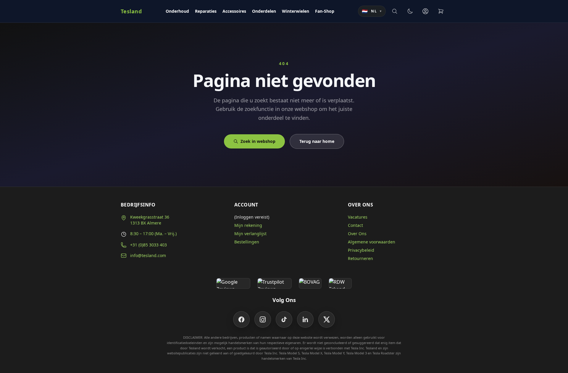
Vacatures (357, 217)
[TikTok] (284, 319)
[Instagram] (262, 319)
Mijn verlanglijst (250, 233)
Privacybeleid (361, 250)
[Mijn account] (425, 11)
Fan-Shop (324, 11)
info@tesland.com (148, 255)
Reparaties (206, 11)
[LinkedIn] (305, 319)
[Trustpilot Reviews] (274, 283)
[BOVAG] (310, 283)
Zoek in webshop (258, 141)
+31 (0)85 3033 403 (148, 245)
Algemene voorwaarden (371, 242)
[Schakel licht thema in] (410, 11)
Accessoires (234, 11)
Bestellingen (246, 242)
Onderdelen (264, 11)
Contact (355, 225)
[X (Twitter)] (326, 319)
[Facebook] (241, 319)
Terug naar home (316, 141)
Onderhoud (177, 11)
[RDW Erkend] (340, 283)
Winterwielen (295, 11)
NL (372, 11)
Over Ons (357, 233)
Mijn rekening (248, 225)
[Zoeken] (394, 11)
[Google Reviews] (233, 283)
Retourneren (360, 258)
